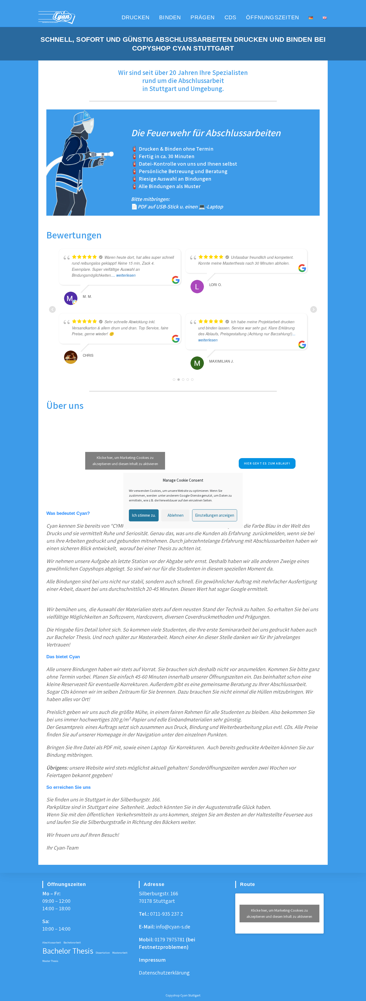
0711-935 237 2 (166, 913)
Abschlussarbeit (51, 942)
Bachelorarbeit (72, 942)
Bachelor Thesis (67, 951)
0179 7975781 (170, 939)
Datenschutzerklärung (164, 972)
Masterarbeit (120, 952)
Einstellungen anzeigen (214, 515)
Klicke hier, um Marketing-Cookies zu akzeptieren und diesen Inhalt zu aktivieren (125, 455)
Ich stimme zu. (144, 515)
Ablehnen (175, 515)
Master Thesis (50, 961)
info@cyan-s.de (173, 926)
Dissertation (103, 952)
